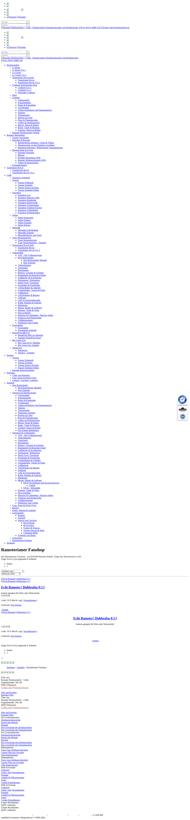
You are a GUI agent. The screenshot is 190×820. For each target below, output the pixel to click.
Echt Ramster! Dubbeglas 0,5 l (23, 587)
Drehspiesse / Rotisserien (29, 280)
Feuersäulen (17, 325)
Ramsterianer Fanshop (22, 540)
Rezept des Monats (9, 722)
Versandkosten (29, 600)
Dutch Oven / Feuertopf (28, 283)
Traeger (15, 180)
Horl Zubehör (29, 263)
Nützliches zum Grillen (28, 323)
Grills (9, 175)
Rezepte (4, 725)
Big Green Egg (19, 340)
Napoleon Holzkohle (27, 200)
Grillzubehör (17, 253)
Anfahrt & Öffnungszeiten (12, 777)
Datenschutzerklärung (57, 815)
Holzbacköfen (13, 65)
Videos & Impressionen (28, 162)
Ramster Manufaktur (16, 135)
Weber (15, 215)
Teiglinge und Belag (27, 535)
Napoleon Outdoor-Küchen (30, 208)
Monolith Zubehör (26, 233)
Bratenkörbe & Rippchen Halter (32, 275)
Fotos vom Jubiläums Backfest (14, 750)
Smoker (10, 355)
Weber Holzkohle (25, 218)
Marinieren (22, 305)
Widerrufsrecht (39, 815)
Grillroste (22, 298)
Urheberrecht (85, 815)
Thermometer (24, 115)
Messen (21, 155)
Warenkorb (25, 12)
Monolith (16, 228)
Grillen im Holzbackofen (29, 122)
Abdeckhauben (24, 265)
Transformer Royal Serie (23, 77)
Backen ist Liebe (25, 117)
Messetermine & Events (22, 150)
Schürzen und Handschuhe (29, 318)
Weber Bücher (24, 225)
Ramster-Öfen (7, 695)
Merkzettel (40, 9)
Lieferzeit (5, 770)
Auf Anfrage (16, 605)
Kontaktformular (19, 165)
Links (3, 780)
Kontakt (4, 775)
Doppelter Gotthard (26, 92)
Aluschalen (23, 268)
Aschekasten (23, 107)
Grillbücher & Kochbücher (29, 278)
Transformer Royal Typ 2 (29, 82)
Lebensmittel (18, 513)
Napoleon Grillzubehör (28, 210)
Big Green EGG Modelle (29, 343)
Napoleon (16, 193)
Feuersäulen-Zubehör (27, 330)
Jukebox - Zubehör (26, 353)
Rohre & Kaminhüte (27, 105)
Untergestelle (23, 100)
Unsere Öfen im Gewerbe (12, 752)
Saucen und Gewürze (27, 520)
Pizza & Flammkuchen (28, 120)
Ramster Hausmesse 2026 (29, 157)
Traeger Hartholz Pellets (28, 190)
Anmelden (19, 6)
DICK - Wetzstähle (31, 488)
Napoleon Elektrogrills (28, 203)
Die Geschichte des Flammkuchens (16, 730)
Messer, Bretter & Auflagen (30, 308)
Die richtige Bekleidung (28, 430)
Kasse (21, 14)
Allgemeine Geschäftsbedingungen (16, 815)
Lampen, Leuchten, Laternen (25, 380)
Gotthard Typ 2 (24, 87)
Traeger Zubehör (25, 185)
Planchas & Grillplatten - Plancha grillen (35, 315)
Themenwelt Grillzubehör (23, 433)
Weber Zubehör (25, 223)
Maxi (14, 95)
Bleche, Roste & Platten (28, 125)
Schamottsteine (24, 102)
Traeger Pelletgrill (25, 183)
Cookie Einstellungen (10, 782)
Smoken (21, 112)
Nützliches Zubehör (26, 413)
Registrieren (25, 3)
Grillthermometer (25, 320)
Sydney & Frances (31, 528)
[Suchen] (28, 22)
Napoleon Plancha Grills (28, 198)
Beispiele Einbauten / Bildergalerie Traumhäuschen (40, 147)
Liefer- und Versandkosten (12, 772)
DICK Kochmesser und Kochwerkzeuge (41, 483)
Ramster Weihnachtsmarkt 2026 (32, 160)
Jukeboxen (17, 348)
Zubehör (16, 97)
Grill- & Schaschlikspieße (29, 300)
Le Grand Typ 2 (19, 75)
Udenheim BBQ (30, 533)
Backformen (23, 270)
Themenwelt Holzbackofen (24, 393)
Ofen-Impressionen (9, 755)
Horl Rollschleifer (26, 258)
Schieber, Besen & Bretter (29, 130)
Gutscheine (17, 538)
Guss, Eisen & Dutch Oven (24, 378)
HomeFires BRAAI (21, 333)
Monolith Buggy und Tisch (30, 235)
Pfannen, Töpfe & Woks (28, 310)
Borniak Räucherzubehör (23, 370)
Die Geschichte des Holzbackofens (16, 727)
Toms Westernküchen (21, 238)
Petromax (11, 373)
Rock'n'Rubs (29, 523)
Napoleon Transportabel (28, 205)
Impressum (73, 815)
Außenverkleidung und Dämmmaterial (35, 110)
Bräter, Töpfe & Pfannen (29, 127)
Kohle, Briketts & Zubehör (29, 303)
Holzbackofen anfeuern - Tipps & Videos (36, 142)
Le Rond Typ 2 (19, 70)
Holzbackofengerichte (10, 720)
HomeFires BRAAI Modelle (30, 335)
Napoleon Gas (24, 195)
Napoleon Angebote (21, 178)
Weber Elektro (24, 220)
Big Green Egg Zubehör (28, 345)
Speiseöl (21, 518)
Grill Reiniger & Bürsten (29, 295)
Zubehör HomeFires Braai (29, 338)
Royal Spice (28, 525)
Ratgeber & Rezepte (21, 140)
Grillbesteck (23, 293)
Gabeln (32, 485)
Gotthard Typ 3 (24, 90)
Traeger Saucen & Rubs (28, 188)
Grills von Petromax (21, 375)
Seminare (11, 543)
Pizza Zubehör (24, 313)
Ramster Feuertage (26, 152)
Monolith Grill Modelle (28, 230)
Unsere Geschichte (20, 137)
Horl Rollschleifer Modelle (35, 260)
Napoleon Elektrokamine (29, 213)
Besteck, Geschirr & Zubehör (31, 273)
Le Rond (16, 67)
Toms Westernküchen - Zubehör (32, 243)
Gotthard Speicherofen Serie (24, 85)
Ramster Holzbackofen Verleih (25, 132)
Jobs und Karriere (9, 692)
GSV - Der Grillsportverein (30, 255)
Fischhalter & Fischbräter (29, 285)
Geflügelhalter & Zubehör (29, 288)
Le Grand (16, 72)
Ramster (21, 515)
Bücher (15, 508)
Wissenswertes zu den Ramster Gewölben (36, 145)
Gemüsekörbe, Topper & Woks (31, 290)
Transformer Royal (26, 80)
